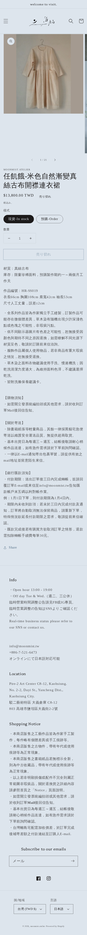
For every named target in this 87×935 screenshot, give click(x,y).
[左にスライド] (32, 160)
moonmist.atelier (37, 926)
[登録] (73, 861)
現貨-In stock (18, 219)
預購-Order (49, 219)
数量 (6, 229)
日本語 (58, 909)
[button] (6, 21)
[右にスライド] (55, 160)
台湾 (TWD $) (27, 909)
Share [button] (13, 547)
